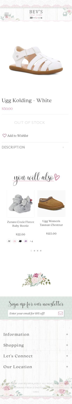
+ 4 (31, 241)
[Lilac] (26, 241)
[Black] (20, 241)
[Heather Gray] (9, 241)
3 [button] (37, 250)
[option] (36, 56)
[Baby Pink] (15, 241)
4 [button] (40, 250)
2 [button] (34, 250)
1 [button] (31, 250)
